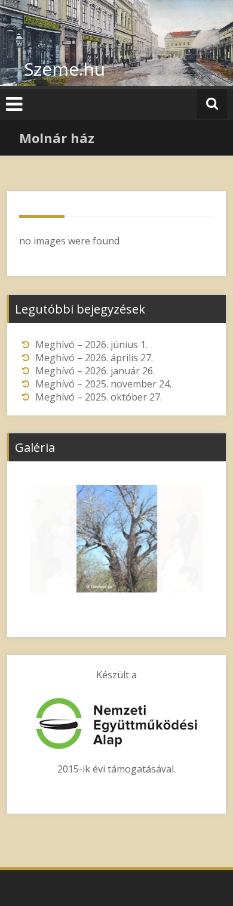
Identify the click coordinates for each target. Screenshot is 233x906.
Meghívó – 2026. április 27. (94, 357)
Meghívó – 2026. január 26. (95, 370)
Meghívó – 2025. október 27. (98, 397)
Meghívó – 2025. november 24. (103, 383)
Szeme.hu (64, 69)
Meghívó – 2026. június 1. (91, 344)
